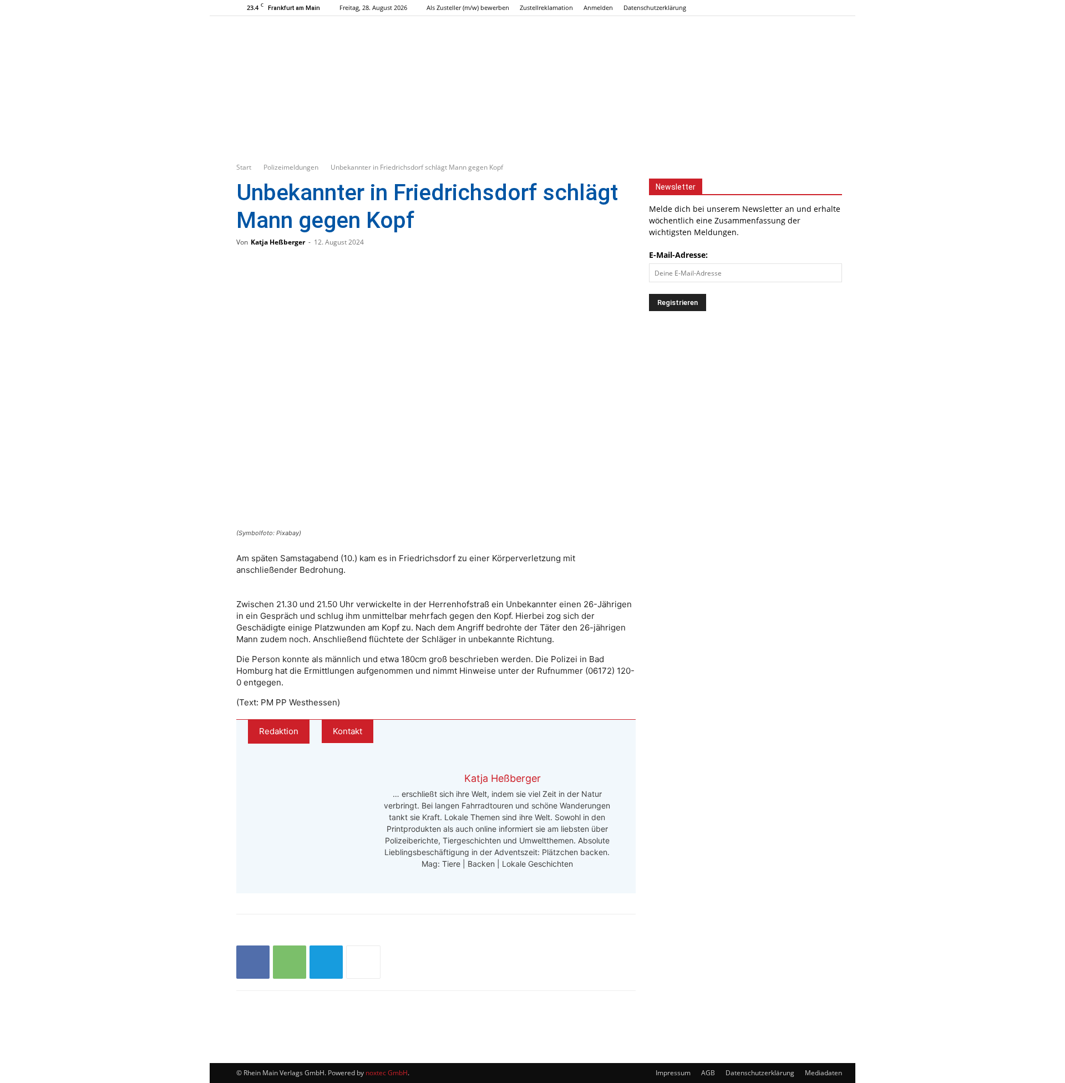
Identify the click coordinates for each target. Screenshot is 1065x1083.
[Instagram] (802, 8)
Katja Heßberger (278, 242)
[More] (363, 962)
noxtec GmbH (387, 1072)
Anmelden (598, 7)
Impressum (673, 1072)
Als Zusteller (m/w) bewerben (468, 7)
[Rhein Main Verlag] (532, 63)
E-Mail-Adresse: (678, 255)
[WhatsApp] (289, 962)
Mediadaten (823, 1072)
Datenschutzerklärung (654, 7)
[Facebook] (783, 8)
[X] (820, 8)
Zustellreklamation (546, 7)
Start (243, 167)
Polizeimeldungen (290, 167)
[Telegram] (326, 962)
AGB (708, 1072)
